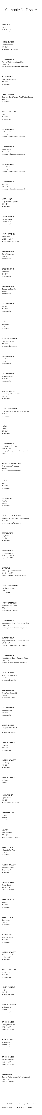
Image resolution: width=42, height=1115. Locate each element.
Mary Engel (6, 24)
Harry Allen (7, 1074)
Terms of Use (20, 1107)
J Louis (4, 321)
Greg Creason (8, 251)
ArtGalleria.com (13, 1104)
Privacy (30, 1107)
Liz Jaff (5, 830)
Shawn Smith (7, 550)
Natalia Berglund (9, 1004)
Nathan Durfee (8, 391)
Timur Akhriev (8, 812)
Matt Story (7, 199)
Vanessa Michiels (9, 112)
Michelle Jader (8, 42)
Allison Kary (7, 1039)
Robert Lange (7, 77)
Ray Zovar (6, 568)
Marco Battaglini (9, 603)
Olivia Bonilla (8, 59)
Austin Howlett (9, 760)
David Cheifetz (8, 94)
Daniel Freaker (8, 882)
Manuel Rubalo (8, 743)
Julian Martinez (9, 216)
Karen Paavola (8, 690)
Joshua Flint (7, 795)
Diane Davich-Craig (10, 339)
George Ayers (7, 498)
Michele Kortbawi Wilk (11, 463)
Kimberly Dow (8, 847)
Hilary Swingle (8, 987)
